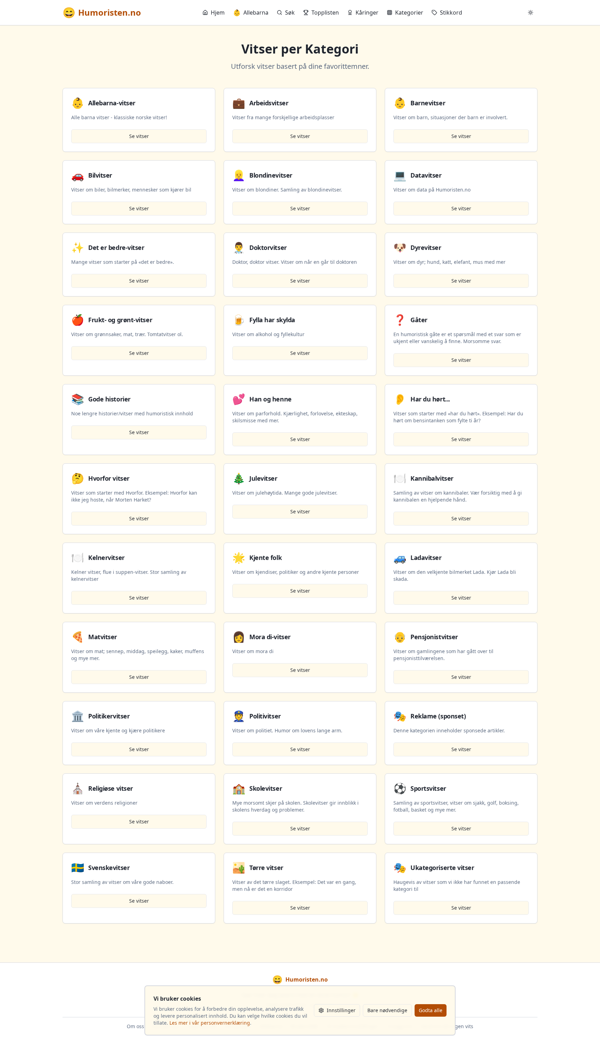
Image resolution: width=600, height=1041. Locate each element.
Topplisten (325, 12)
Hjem (218, 12)
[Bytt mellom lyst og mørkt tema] (531, 12)
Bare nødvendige (387, 1010)
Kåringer (367, 12)
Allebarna (250, 12)
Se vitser (139, 136)
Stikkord (451, 12)
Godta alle (430, 1010)
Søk (290, 12)
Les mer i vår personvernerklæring (209, 1022)
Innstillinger (341, 1010)
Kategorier (409, 12)
